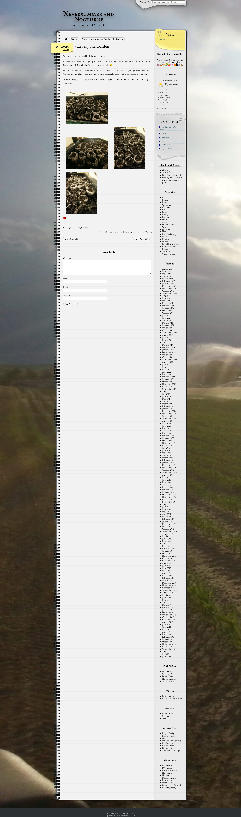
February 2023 (168, 347)
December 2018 (169, 465)
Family (165, 214)
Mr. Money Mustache (171, 740)
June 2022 (166, 367)
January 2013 (167, 639)
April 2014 (166, 602)
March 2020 (167, 433)
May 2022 (166, 369)
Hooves (165, 775)
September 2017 (169, 502)
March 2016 (167, 546)
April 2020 (167, 430)
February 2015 (168, 578)
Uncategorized (168, 254)
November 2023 (169, 327)
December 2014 (169, 583)
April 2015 (166, 573)
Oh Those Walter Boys (172, 698)
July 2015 (166, 565)
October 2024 (168, 313)
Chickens (166, 205)
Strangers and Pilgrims (172, 750)
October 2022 (168, 357)
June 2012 (166, 656)
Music (165, 241)
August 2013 (167, 622)
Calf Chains (166, 145)
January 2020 (168, 438)
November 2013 (169, 614)
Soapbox (166, 251)
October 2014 (168, 587)
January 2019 (168, 462)
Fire (163, 141)
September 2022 (169, 359)
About (163, 39)
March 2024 (167, 323)
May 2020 (166, 428)
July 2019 (166, 448)
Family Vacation (141, 239)
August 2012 (167, 651)
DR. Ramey (167, 768)
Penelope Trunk (169, 674)
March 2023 (167, 345)
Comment (68, 258)
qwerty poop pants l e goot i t (172, 181)
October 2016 (168, 529)
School (165, 249)
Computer (166, 207)
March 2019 (167, 457)
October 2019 (168, 445)
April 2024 (166, 320)
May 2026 (166, 273)
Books (165, 200)
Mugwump (167, 780)
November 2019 (169, 443)
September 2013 (169, 619)
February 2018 (168, 489)
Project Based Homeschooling (169, 677)
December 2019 (169, 440)
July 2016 (166, 536)
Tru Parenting (168, 681)
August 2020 (168, 421)
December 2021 (169, 381)
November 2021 (169, 384)
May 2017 (166, 512)
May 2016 (166, 541)
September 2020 (169, 418)
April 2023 (166, 342)
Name (66, 278)
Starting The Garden (171, 177)
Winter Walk (167, 172)
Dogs (164, 212)
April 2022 (166, 372)
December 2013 (169, 612)
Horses (165, 232)
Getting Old (72, 239)
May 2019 (166, 453)
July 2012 (166, 654)
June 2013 (166, 627)
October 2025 (168, 291)
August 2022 (167, 362)
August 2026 (167, 269)
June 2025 (166, 298)
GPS (164, 227)
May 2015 (166, 570)
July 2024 (166, 315)
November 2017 (169, 497)
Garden (74, 39)
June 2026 (166, 271)
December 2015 (169, 553)
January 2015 (167, 580)
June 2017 (166, 509)
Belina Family (168, 696)
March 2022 (167, 374)
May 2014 (166, 600)
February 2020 (168, 435)
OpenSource (168, 713)
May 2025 (166, 300)
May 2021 (166, 399)
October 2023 (168, 330)
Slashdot (166, 716)
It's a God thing (169, 234)
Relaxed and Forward (171, 785)
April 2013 (166, 632)
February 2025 (168, 305)
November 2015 (169, 556)
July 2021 (166, 394)
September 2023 (169, 332)
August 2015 (167, 563)
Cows (164, 209)
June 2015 (166, 568)
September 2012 (169, 649)
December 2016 (169, 524)
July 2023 (166, 337)
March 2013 (167, 634)
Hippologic (167, 773)
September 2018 (169, 472)
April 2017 (166, 514)
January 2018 (168, 492)
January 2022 (168, 379)
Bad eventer (167, 765)
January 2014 (167, 610)
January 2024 (168, 325)
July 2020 (166, 423)
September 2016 (169, 531)
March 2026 (167, 278)
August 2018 (167, 475)
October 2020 (168, 416)
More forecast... (162, 108)
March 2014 (167, 605)
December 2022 (169, 352)
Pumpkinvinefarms (170, 244)
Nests (163, 133)
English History (169, 736)
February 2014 (168, 607)
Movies (165, 239)
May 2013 (166, 629)
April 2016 (166, 543)
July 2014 (166, 595)
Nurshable (167, 671)
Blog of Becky (168, 733)
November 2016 (169, 526)
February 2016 (168, 548)
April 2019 (166, 455)
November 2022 (169, 354)
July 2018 (166, 477)
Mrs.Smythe (167, 743)
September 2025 (169, 293)
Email (66, 287)
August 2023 (167, 335)
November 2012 (169, 644)
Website (66, 295)
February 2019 (168, 460)
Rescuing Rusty (169, 787)
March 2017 (167, 516)
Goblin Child (168, 224)
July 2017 (166, 506)
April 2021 (166, 401)
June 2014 (166, 597)
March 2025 (167, 303)
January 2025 (168, 308)
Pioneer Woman (169, 748)
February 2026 (168, 281)
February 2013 (168, 637)
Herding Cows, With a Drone (169, 128)
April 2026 (166, 276)
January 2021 (167, 408)
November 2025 (169, 288)
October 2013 (168, 617)
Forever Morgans (169, 770)
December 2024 (169, 310)
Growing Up (167, 170)
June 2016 (166, 538)
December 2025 (169, 286)
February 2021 (168, 406)
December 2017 (169, 494)
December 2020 (169, 411)
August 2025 (167, 296)
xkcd (164, 718)
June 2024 (166, 318)
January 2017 (167, 521)
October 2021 (168, 386)
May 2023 (166, 340)
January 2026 (168, 283)
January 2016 (168, 551)
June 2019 (166, 450)
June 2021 (166, 396)
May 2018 (166, 482)
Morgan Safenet (169, 778)
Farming (165, 217)
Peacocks (165, 137)
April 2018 (166, 484)
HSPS (164, 738)
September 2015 (169, 560)
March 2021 (167, 403)
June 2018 (166, 480)
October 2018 (168, 470)
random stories (169, 246)
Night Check (166, 149)
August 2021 (167, 391)
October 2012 (168, 646)
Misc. (164, 236)
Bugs (164, 202)
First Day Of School (171, 175)
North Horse (167, 782)
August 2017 (167, 504)
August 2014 (167, 592)
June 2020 (166, 426)
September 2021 (169, 389)
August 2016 (167, 534)
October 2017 (168, 499)
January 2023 (168, 349)
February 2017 (168, 519)
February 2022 (168, 377)
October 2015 (168, 558)
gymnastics (167, 229)
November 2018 (169, 467)
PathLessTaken (168, 745)
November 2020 (169, 413)
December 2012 (169, 641)
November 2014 (169, 585)
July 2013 (166, 624)
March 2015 (167, 575)
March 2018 (167, 487)
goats (164, 222)
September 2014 (169, 590)
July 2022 (166, 364)
